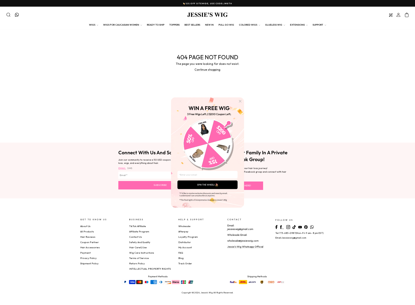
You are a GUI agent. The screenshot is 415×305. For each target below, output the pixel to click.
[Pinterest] (306, 227)
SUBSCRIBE (160, 185)
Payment (85, 252)
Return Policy (137, 263)
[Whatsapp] (312, 227)
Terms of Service (139, 258)
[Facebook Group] (282, 227)
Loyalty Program (188, 236)
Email (122, 168)
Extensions (297, 24)
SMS (129, 168)
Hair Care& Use (138, 247)
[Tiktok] (294, 227)
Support (318, 24)
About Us (85, 226)
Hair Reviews (87, 236)
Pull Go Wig (226, 24)
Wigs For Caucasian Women (121, 24)
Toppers (174, 24)
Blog (181, 258)
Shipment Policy (89, 263)
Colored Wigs (248, 24)
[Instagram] (288, 227)
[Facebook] (276, 227)
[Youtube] (300, 227)
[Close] (240, 101)
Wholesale (184, 226)
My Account (185, 247)
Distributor (184, 242)
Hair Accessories (90, 247)
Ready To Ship (155, 24)
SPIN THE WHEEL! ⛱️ (207, 184)
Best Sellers (192, 24)
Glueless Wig (274, 24)
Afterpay (183, 231)
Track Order (185, 263)
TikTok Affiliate (137, 226)
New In (209, 24)
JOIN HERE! (244, 185)
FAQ (180, 252)
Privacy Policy (88, 258)
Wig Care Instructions (141, 252)
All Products (87, 231)
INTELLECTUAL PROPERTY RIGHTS (150, 268)
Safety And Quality (139, 242)
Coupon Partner (89, 242)
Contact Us (135, 236)
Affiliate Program (139, 231)
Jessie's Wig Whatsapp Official (245, 246)
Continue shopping (207, 69)
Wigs (92, 24)
